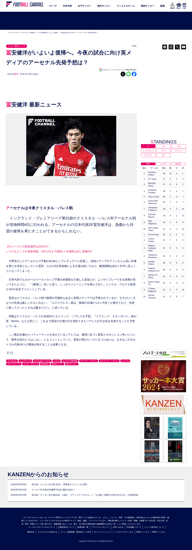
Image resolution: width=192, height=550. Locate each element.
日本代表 (67, 6)
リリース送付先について (154, 527)
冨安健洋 (45, 364)
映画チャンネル (142, 532)
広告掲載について (134, 527)
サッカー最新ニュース (32, 32)
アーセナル (12, 361)
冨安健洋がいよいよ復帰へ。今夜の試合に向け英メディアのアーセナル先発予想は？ (69, 32)
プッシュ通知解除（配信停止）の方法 (75, 532)
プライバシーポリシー (101, 527)
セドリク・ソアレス (89, 361)
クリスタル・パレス (42, 361)
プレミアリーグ (14, 364)
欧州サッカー (57, 364)
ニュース (125, 361)
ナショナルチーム (126, 6)
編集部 (16, 74)
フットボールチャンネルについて (41, 527)
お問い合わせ (118, 527)
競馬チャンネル (158, 532)
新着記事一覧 (83, 527)
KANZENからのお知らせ (38, 474)
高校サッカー (147, 6)
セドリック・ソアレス (109, 361)
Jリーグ (53, 6)
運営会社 (30, 532)
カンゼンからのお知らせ (47, 532)
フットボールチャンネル (16, 32)
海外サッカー (104, 6)
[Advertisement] (96, 21)
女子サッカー (84, 6)
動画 (162, 6)
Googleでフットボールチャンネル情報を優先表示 (119, 70)
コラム (56, 361)
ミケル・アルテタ (31, 364)
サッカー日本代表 (70, 361)
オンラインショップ (102, 532)
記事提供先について (66, 527)
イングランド (25, 361)
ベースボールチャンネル (123, 532)
